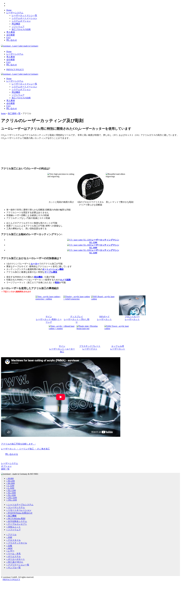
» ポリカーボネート (15, 559)
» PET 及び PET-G (14, 562)
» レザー (10, 551)
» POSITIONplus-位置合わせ (19, 513)
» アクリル (11, 534)
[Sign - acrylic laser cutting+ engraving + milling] (49, 305)
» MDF (9, 548)
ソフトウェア (18, 26)
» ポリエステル (13, 556)
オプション (6, 466)
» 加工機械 (11, 516)
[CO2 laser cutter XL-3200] (79, 250)
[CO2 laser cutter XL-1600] (79, 245)
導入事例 (10, 32)
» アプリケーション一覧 (17, 565)
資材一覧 (5, 469)
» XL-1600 (11, 493)
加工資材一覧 (14, 113)
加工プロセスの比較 (21, 29)
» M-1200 (10, 481)
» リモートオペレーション (18, 510)
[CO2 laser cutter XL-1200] (79, 240)
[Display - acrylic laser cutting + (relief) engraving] (76, 305)
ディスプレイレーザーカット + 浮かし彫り (76, 319)
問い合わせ (11, 40)
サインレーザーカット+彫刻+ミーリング (49, 319)
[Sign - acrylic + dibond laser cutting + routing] (62, 335)
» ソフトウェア (13, 530)
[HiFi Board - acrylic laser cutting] (104, 305)
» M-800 (10, 478)
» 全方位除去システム (16, 521)
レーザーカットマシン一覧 (24, 15)
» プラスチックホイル (16, 543)
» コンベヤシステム (15, 507)
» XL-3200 (11, 495)
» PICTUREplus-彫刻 (15, 518)
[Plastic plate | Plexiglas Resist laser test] (90, 335)
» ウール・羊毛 (13, 554)
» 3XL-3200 (11, 500)
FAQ (8, 37)
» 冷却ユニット (13, 527)
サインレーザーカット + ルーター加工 (62, 349)
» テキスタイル (13, 540)
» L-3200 (10, 488)
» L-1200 (10, 486)
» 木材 (9, 537)
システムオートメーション (24, 18)
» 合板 (9, 546)
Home (9, 10)
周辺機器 (16, 24)
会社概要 (10, 35)
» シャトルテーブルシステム (19, 504)
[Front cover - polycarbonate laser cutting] (132, 305)
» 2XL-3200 (11, 497)
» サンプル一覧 (13, 567)
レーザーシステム (14, 13)
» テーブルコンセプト (16, 524)
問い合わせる (11, 454)
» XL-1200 (11, 490)
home (3, 113)
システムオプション (21, 21)
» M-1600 (10, 483)
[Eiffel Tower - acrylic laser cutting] (117, 335)
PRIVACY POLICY (15, 69)
